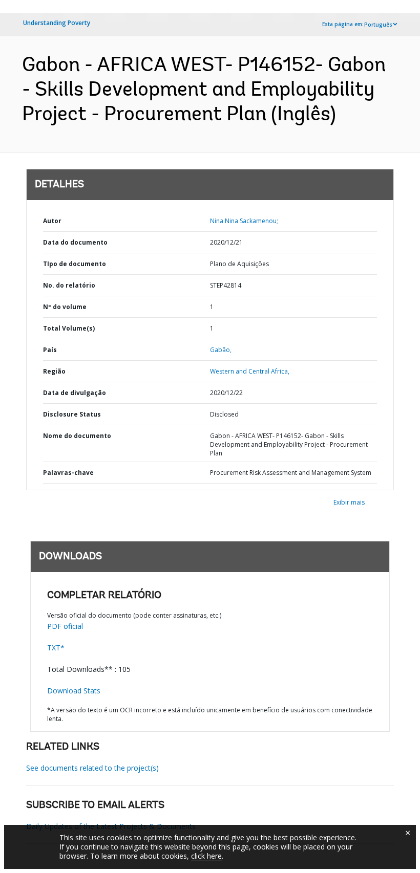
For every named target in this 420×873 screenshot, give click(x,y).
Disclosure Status (72, 414)
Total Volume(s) (69, 328)
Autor (52, 220)
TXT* (56, 647)
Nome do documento (77, 435)
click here (206, 856)
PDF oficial (65, 626)
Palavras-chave (68, 472)
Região (54, 371)
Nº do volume (65, 306)
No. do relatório (69, 285)
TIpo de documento (74, 263)
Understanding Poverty (56, 22)
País (50, 349)
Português (378, 24)
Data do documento (75, 242)
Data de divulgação (74, 392)
